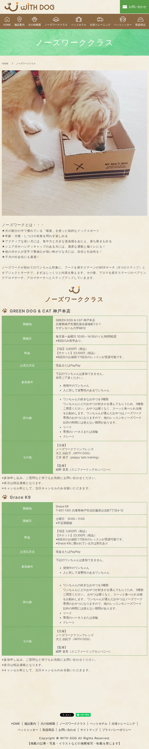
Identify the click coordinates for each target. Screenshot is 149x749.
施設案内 (19, 24)
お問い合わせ (137, 7)
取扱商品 (140, 24)
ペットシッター (123, 24)
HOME (7, 24)
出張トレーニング (100, 24)
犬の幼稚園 (34, 24)
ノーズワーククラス (56, 24)
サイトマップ (89, 730)
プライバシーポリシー (116, 730)
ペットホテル (78, 24)
